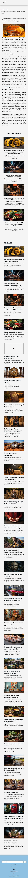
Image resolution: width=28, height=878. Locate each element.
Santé (14, 869)
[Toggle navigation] (4, 2)
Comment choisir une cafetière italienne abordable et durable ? (13, 794)
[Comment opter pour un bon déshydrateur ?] (14, 711)
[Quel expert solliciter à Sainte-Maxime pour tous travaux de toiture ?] (14, 542)
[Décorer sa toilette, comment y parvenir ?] (14, 614)
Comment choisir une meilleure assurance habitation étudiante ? (11, 843)
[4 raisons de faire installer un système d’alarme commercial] (14, 808)
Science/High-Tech (14, 871)
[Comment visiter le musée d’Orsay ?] (14, 372)
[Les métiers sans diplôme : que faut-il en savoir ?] (14, 493)
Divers (7, 9)
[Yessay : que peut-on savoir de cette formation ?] (14, 469)
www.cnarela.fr (8, 86)
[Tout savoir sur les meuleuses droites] (14, 735)
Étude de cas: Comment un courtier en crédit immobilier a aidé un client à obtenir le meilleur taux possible (14, 200)
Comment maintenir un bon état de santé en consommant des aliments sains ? (14, 224)
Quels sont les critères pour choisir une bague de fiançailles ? (13, 649)
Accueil (2, 9)
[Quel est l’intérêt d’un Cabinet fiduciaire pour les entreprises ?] (14, 167)
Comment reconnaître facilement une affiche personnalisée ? (11, 697)
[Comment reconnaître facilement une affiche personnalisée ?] (14, 687)
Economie (14, 864)
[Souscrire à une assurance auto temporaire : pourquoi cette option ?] (14, 518)
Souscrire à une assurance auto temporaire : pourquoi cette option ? (13, 528)
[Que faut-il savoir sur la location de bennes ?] (14, 663)
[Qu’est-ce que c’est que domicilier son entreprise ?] (14, 421)
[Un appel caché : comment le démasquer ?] (14, 566)
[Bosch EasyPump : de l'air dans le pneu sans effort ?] (14, 760)
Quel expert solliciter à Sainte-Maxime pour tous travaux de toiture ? (12, 552)
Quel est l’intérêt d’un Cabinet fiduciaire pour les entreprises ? (12, 285)
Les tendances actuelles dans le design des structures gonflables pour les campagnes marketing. (14, 152)
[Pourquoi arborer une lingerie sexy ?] (14, 348)
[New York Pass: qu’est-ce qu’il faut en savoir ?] (14, 396)
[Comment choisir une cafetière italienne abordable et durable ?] (14, 784)
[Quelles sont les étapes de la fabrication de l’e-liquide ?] (14, 590)
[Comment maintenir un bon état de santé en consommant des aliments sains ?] (14, 215)
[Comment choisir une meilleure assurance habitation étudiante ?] (14, 832)
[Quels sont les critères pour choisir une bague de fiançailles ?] (14, 639)
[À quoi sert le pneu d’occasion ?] (14, 445)
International (14, 867)
